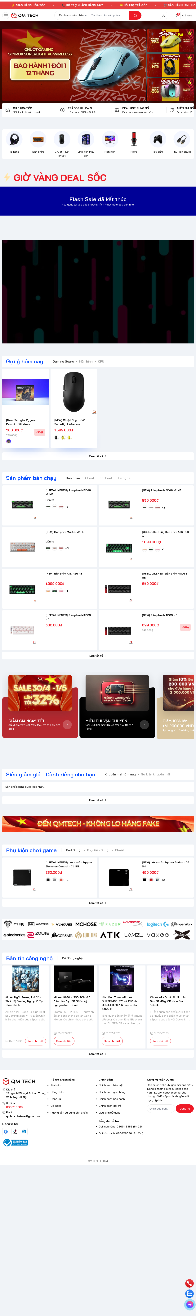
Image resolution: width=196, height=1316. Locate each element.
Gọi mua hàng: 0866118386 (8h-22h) (121, 1126)
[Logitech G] (158, 924)
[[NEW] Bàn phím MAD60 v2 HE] (22, 547)
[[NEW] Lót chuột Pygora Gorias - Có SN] (119, 877)
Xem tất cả (96, 456)
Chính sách (106, 1079)
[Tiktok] (15, 1131)
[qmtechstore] (24, 15)
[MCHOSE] (86, 924)
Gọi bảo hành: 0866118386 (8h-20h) (121, 1133)
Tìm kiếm (56, 1085)
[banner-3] (170, 89)
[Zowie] (38, 935)
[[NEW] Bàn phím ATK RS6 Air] (22, 588)
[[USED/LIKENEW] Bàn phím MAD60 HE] (22, 630)
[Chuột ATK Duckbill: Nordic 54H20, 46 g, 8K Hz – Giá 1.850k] (170, 978)
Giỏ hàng (56, 1105)
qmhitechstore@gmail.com (23, 1116)
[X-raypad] (182, 935)
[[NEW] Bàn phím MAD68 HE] (119, 630)
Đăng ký (56, 1099)
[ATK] (110, 935)
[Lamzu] (134, 935)
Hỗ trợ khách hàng (63, 1079)
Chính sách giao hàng (112, 1092)
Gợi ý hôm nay (24, 361)
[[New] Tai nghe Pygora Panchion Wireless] (25, 392)
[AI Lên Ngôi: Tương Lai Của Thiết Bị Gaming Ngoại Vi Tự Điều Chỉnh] (25, 978)
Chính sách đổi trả (110, 1105)
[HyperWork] (182, 924)
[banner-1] (170, 40)
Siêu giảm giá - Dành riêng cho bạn (50, 774)
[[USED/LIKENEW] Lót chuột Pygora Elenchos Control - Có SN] (22, 877)
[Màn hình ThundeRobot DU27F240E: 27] (122, 978)
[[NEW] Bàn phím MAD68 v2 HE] (119, 505)
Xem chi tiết (35, 1041)
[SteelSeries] (14, 935)
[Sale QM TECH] (74, 65)
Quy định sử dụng (109, 1112)
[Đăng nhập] (163, 15)
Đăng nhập (57, 1092)
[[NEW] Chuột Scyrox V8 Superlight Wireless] (74, 392)
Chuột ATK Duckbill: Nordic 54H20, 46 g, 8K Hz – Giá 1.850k (167, 1001)
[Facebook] (6, 1132)
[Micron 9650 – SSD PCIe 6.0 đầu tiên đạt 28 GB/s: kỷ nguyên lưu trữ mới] (74, 978)
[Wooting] (38, 924)
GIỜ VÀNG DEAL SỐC (60, 177)
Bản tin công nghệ (29, 958)
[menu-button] (5, 15)
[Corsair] (62, 935)
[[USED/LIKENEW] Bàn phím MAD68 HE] (119, 588)
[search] (135, 15)
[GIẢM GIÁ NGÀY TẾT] (40, 693)
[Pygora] (14, 924)
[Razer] (110, 924)
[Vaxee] (158, 935)
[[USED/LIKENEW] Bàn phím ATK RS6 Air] (119, 547)
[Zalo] (24, 1131)
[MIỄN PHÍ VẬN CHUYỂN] (117, 693)
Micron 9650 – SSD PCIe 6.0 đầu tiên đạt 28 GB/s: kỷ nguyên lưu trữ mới (72, 1001)
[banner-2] (170, 65)
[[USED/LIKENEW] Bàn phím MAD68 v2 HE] (22, 505)
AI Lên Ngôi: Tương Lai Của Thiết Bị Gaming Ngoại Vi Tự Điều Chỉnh (24, 1001)
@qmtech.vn (77, 291)
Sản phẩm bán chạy (31, 478)
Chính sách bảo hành (112, 1099)
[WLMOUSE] (62, 924)
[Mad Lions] (86, 935)
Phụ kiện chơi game (31, 850)
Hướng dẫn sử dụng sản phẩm (69, 1112)
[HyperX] (134, 924)
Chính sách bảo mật (111, 1085)
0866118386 (14, 1107)
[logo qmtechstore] (25, 1082)
